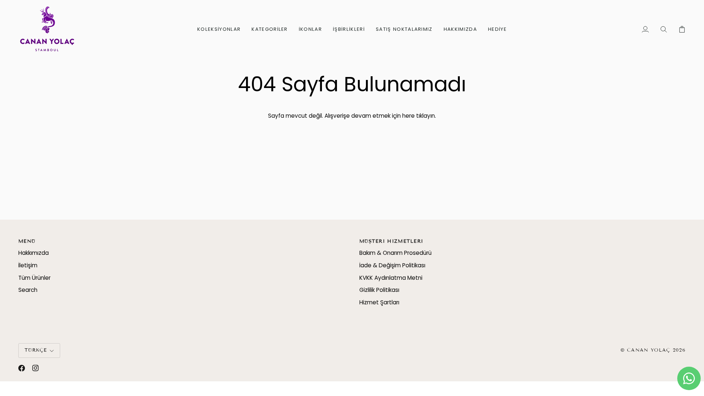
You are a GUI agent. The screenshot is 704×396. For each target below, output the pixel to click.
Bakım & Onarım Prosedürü (395, 253)
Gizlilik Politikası (379, 290)
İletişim (27, 265)
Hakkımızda (33, 253)
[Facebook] (21, 368)
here (408, 116)
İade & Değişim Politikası (392, 265)
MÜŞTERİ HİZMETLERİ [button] (391, 241)
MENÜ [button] (26, 241)
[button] (219, 29)
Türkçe (36, 350)
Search (27, 290)
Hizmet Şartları (379, 302)
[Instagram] (35, 368)
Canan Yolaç (648, 350)
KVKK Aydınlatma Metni (390, 278)
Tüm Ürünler (34, 278)
